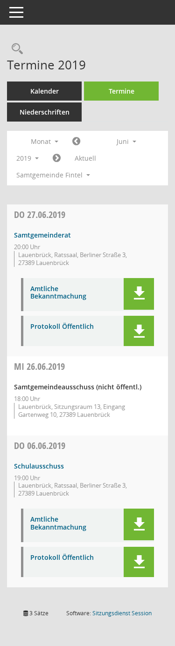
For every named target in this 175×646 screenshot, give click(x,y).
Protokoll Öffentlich (62, 327)
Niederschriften (45, 112)
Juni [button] (124, 141)
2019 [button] (24, 158)
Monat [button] (42, 141)
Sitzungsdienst (122, 613)
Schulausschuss (39, 466)
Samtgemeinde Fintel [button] (50, 174)
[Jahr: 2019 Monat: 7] (57, 158)
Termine (121, 91)
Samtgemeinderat (42, 235)
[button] (139, 294)
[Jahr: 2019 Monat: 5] (76, 141)
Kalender (44, 91)
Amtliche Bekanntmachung (58, 293)
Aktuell (85, 158)
